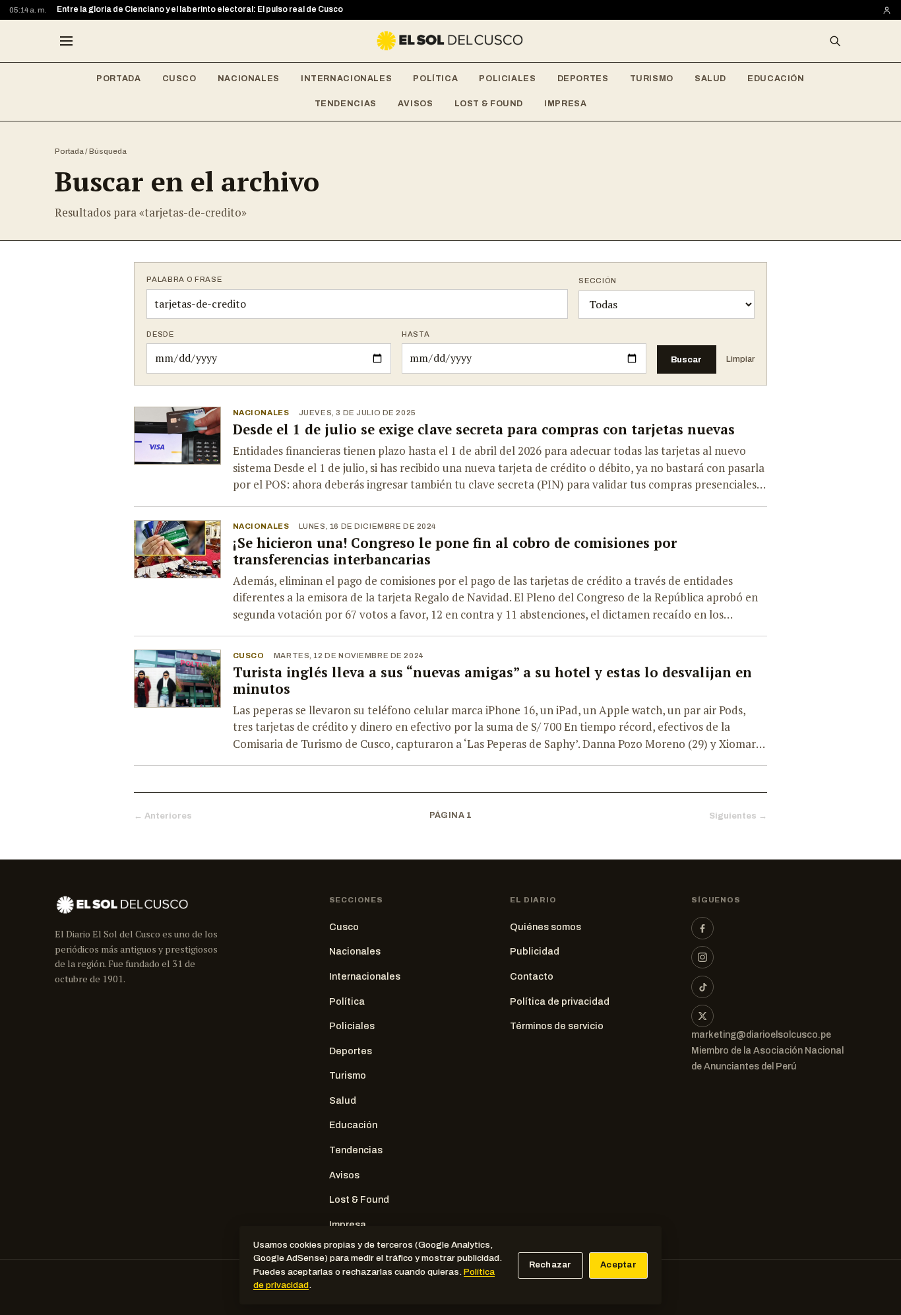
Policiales (507, 78)
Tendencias (346, 103)
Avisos (415, 103)
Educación (776, 78)
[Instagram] (702, 957)
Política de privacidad (559, 1001)
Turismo (651, 78)
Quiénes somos (545, 927)
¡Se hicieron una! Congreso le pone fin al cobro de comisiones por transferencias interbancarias (455, 551)
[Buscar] (835, 41)
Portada (118, 78)
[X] (702, 1016)
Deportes (583, 78)
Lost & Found (489, 103)
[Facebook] (702, 928)
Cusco (179, 78)
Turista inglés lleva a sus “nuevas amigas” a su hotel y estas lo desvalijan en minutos (492, 680)
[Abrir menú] (66, 41)
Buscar (686, 359)
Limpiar (740, 359)
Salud (710, 78)
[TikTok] (702, 987)
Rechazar (550, 1264)
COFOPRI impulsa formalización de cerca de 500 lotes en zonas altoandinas (205, 9)
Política (435, 78)
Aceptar (618, 1264)
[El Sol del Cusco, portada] (450, 40)
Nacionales (249, 78)
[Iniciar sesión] (887, 10)
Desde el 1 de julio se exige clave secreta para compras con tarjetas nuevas (484, 429)
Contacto (531, 976)
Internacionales (346, 78)
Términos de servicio (557, 1026)
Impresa (565, 103)
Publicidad (534, 951)
